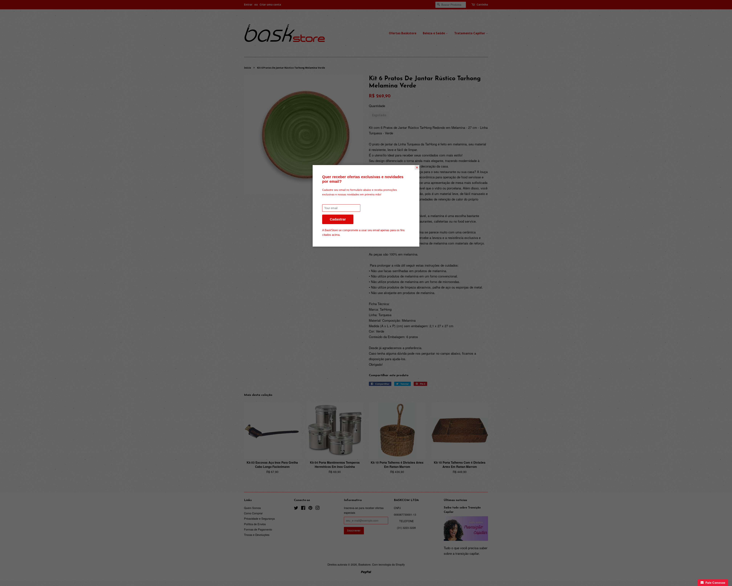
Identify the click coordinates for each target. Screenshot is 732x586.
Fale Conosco (714, 582)
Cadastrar (338, 219)
